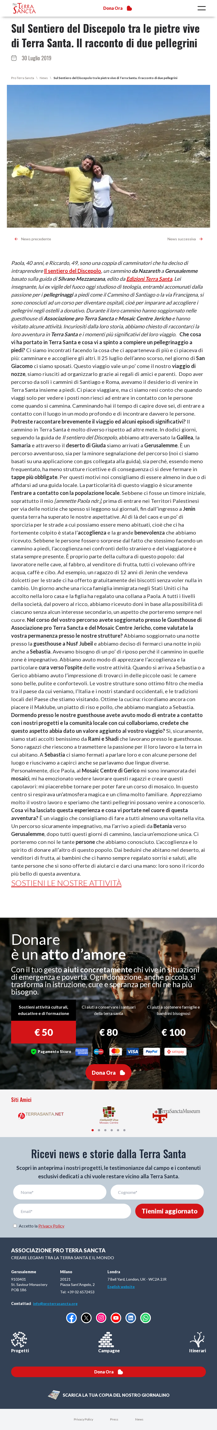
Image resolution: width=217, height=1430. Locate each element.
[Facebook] (71, 1318)
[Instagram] (101, 1318)
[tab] (93, 1130)
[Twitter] (86, 1318)
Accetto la (41, 1225)
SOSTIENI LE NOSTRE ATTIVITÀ (66, 883)
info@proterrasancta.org (55, 1303)
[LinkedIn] (130, 1318)
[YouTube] (116, 1318)
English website (121, 1286)
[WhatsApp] (145, 1318)
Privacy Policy (51, 1225)
